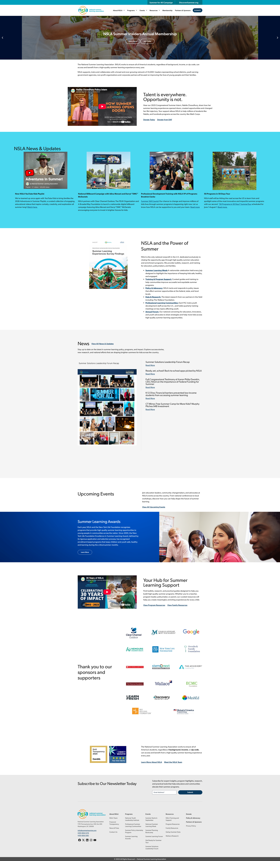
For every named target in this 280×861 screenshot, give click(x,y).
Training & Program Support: (158, 279)
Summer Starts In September (151, 819)
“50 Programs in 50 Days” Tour (235, 204)
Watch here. (32, 207)
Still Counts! (150, 201)
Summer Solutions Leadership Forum (151, 847)
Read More (150, 365)
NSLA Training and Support (172, 819)
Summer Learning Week (156, 270)
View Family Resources (152, 41)
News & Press (114, 828)
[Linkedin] (87, 840)
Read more (195, 207)
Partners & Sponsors (183, 10)
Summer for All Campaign (161, 2)
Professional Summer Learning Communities (133, 825)
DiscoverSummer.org (188, 2)
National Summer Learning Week (151, 825)
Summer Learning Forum (154, 836)
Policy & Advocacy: (154, 288)
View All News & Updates (102, 343)
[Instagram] (91, 840)
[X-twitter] (83, 840)
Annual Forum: (152, 311)
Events (142, 10)
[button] (2, 37)
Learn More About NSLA (151, 762)
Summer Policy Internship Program (134, 831)
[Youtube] (95, 840)
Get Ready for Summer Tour (153, 841)
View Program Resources (128, 41)
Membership (167, 10)
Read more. (222, 207)
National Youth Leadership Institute (132, 819)
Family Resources (172, 828)
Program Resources (172, 824)
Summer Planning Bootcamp (151, 831)
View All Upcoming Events (153, 507)
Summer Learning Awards (131, 837)
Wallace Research (172, 836)
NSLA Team (113, 818)
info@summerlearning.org (87, 830)
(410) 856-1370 (83, 833)
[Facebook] (79, 840)
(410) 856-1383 (83, 835)
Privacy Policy (191, 826)
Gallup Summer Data (173, 832)
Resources (154, 10)
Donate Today (149, 119)
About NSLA (117, 10)
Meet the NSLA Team (173, 762)
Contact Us (113, 832)
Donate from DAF (164, 119)
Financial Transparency (114, 823)
